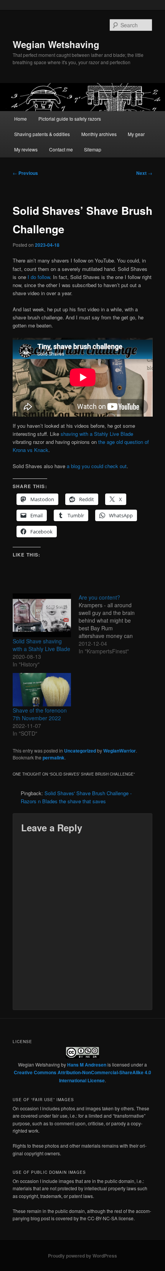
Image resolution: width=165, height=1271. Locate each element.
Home (20, 118)
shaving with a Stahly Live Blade (97, 433)
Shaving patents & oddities (42, 134)
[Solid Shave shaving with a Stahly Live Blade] (42, 615)
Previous (25, 172)
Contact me (61, 149)
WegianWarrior (119, 750)
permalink (53, 757)
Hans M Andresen (86, 1064)
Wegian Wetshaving (56, 44)
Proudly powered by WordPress (82, 1255)
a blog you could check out (97, 466)
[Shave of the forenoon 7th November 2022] (42, 689)
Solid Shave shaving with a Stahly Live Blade (41, 645)
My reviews (26, 149)
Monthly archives (99, 134)
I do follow (39, 277)
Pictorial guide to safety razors (69, 118)
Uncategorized (80, 750)
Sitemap (92, 149)
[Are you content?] (112, 624)
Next (144, 172)
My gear (136, 134)
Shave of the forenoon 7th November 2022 (40, 714)
